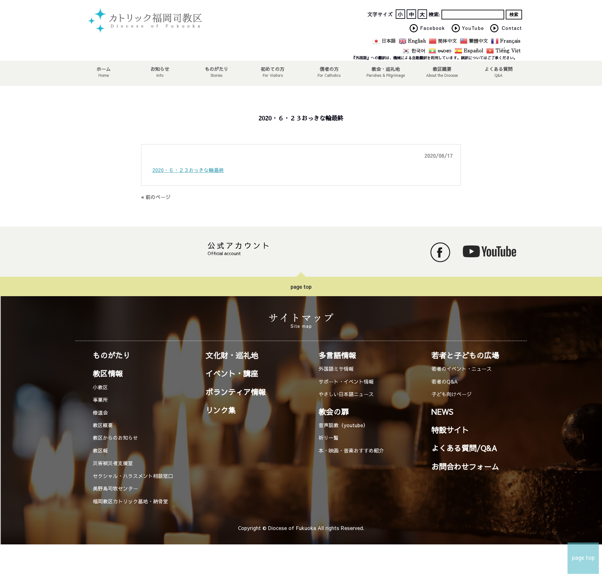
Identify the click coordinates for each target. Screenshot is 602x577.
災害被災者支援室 (113, 462)
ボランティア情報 (236, 391)
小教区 (100, 387)
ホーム (104, 69)
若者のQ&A (444, 381)
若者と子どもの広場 (465, 355)
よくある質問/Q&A (464, 448)
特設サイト (450, 429)
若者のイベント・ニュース (461, 368)
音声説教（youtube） (343, 425)
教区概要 (103, 425)
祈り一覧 (329, 437)
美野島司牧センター (115, 488)
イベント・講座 (232, 373)
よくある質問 (498, 69)
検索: (434, 14)
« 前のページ (156, 196)
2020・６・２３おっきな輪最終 (188, 169)
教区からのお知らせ (115, 437)
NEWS (442, 411)
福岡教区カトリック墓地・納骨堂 (130, 501)
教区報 (100, 450)
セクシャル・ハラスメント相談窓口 (133, 475)
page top (301, 286)
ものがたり (216, 69)
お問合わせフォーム (465, 466)
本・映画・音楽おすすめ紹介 (351, 450)
